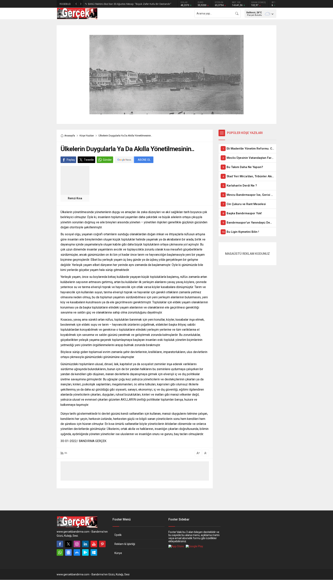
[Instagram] (77, 544)
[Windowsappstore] (94, 552)
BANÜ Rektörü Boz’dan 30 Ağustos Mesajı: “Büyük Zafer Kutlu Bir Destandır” (129, 4)
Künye (118, 553)
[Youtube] (94, 544)
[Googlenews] (68, 552)
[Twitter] (68, 544)
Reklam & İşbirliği (124, 544)
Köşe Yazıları (87, 135)
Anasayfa (69, 135)
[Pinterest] (102, 544)
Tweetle (89, 159)
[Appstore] (77, 552)
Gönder (107, 159)
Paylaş (71, 159)
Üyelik (118, 534)
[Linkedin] (85, 544)
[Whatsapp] (60, 552)
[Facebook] (60, 544)
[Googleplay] (85, 552)
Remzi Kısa (75, 198)
